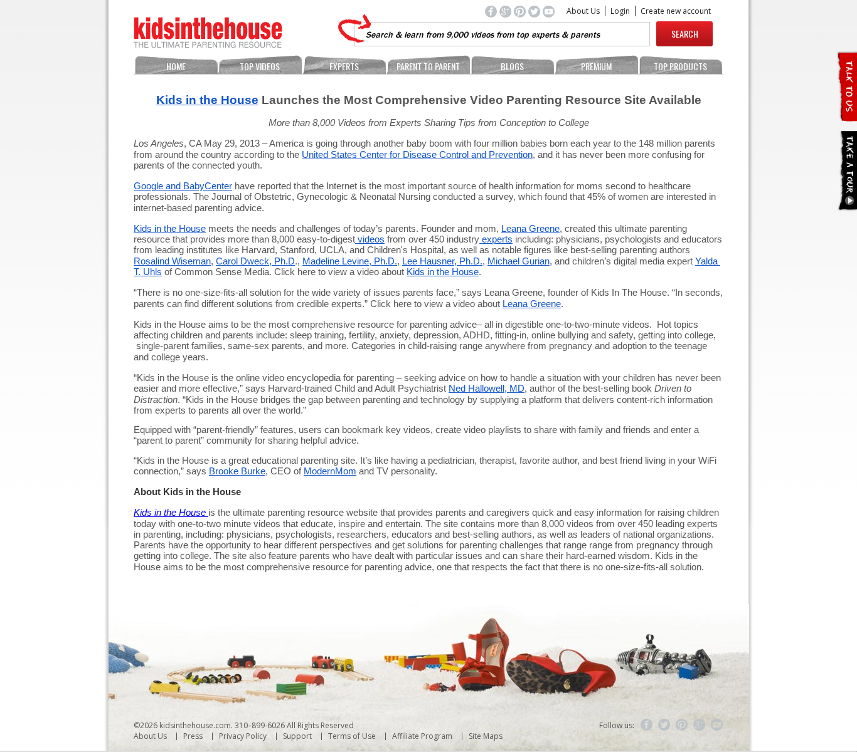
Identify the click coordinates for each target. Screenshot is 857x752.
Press (193, 736)
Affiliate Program (422, 736)
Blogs (512, 66)
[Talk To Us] (846, 116)
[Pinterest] (682, 725)
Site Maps (486, 736)
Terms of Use (352, 736)
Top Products (680, 66)
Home (176, 66)
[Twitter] (664, 725)
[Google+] (699, 725)
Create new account (676, 11)
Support (297, 736)
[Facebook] (647, 725)
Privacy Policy (243, 736)
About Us (583, 11)
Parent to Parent (428, 66)
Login (620, 11)
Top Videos (260, 66)
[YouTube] (717, 725)
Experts (344, 66)
